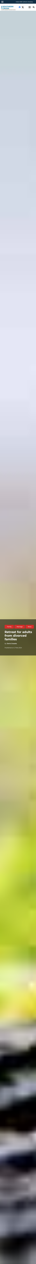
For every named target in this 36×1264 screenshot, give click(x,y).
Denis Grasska (12, 643)
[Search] (34, 7)
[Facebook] (20, 7)
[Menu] (30, 7)
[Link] (9, 8)
